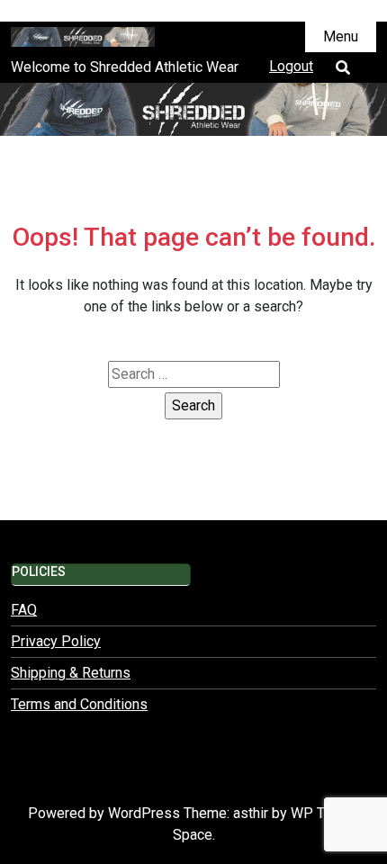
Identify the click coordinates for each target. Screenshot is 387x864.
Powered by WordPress (106, 813)
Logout (291, 66)
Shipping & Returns (70, 672)
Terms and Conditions (79, 704)
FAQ (24, 609)
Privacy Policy (56, 641)
